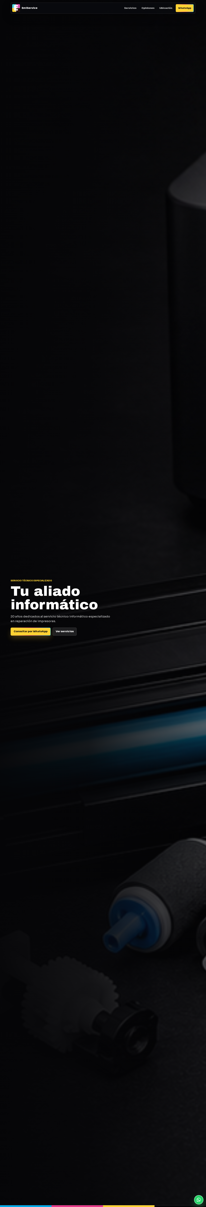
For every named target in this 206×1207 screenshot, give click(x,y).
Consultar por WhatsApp (30, 631)
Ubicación (165, 8)
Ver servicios (65, 631)
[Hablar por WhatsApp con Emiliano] (198, 1199)
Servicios (130, 8)
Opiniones (147, 8)
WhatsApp (184, 8)
